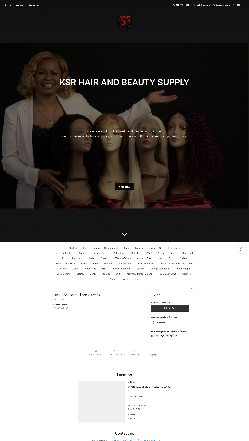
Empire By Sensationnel (105, 248)
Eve (137, 279)
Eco (64, 258)
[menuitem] (191, 288)
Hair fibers (174, 248)
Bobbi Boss (119, 253)
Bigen (84, 263)
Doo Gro (105, 258)
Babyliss (135, 253)
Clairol (80, 273)
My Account (95, 354)
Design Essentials (160, 268)
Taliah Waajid (183, 268)
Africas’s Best (144, 258)
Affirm (62, 268)
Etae (126, 248)
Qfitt (171, 258)
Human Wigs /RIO (65, 263)
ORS (118, 273)
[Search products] (241, 249)
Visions (140, 268)
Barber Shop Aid (121, 268)
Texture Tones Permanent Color (176, 263)
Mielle (91, 258)
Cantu (93, 273)
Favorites (134, 354)
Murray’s (77, 258)
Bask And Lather (78, 248)
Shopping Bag (154, 354)
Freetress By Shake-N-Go (148, 248)
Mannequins (125, 263)
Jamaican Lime (168, 273)
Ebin (95, 263)
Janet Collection (63, 253)
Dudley (183, 258)
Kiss (160, 258)
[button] (160, 322)
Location (20, 4)
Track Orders (115, 354)
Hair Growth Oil (146, 263)
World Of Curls (123, 258)
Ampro (113, 279)
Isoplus (106, 273)
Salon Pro (187, 273)
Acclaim (83, 253)
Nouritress (90, 268)
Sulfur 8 (108, 263)
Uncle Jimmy (63, 273)
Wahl (149, 253)
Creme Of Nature (167, 253)
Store (8, 4)
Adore (75, 268)
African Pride (100, 253)
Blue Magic (188, 253)
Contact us (34, 4)
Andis (126, 279)
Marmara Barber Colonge (140, 273)
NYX (104, 268)
